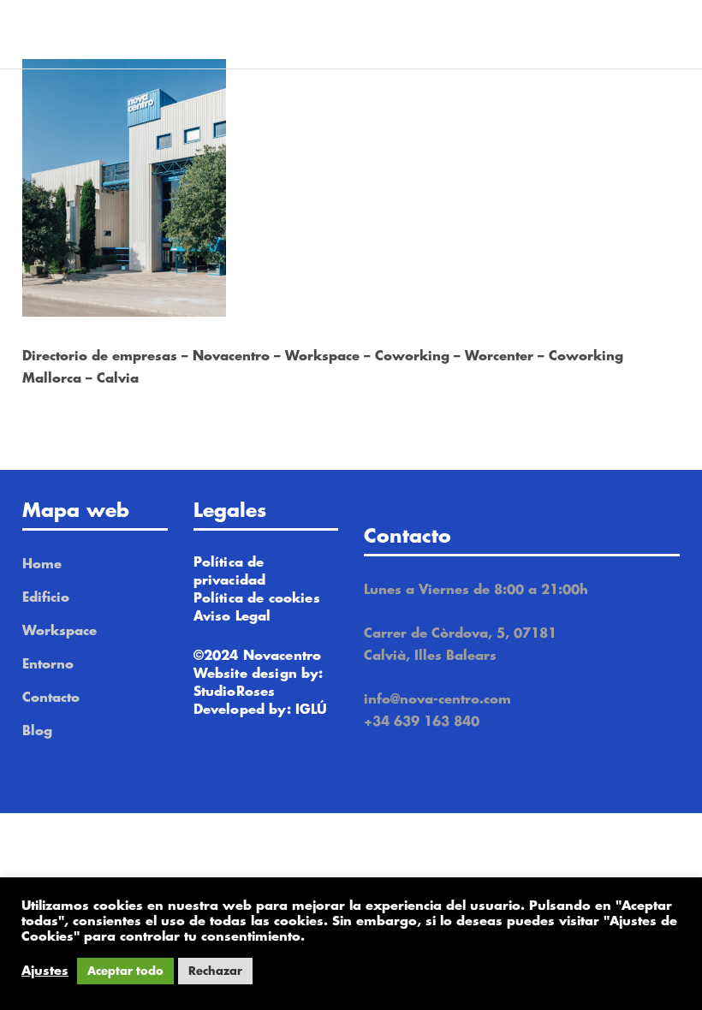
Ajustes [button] (44, 971)
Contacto (51, 698)
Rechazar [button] (215, 971)
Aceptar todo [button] (125, 971)
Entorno (48, 664)
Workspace (59, 631)
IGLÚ (311, 710)
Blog (37, 731)
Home (42, 564)
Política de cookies (256, 598)
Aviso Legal (232, 616)
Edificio (45, 597)
